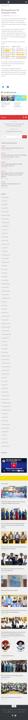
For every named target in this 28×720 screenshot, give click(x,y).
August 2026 (6, 197)
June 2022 (5, 269)
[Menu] (26, 2)
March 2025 (5, 237)
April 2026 (5, 208)
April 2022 (5, 276)
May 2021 (5, 309)
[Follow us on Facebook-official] (23, 117)
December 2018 (6, 403)
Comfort (3, 146)
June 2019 (5, 381)
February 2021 (6, 316)
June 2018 (5, 413)
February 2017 (6, 446)
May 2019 (5, 385)
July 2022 (5, 266)
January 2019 (6, 399)
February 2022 (6, 284)
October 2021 (6, 294)
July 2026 (5, 201)
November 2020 (6, 327)
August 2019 (6, 374)
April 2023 (5, 251)
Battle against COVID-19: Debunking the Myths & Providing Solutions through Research (12, 174)
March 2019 (5, 392)
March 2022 (5, 280)
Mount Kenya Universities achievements (17, 104)
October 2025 (6, 222)
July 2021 (5, 302)
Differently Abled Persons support (9, 590)
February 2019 (6, 395)
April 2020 (5, 352)
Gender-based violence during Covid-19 (12, 148)
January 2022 (6, 287)
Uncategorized (5, 5)
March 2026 (5, 211)
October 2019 (6, 370)
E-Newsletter (6, 15)
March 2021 (5, 312)
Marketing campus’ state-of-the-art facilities (5, 104)
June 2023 (5, 247)
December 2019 (6, 363)
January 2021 (6, 320)
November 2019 (6, 366)
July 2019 (5, 377)
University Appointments (7, 655)
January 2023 (6, 258)
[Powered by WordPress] (8, 711)
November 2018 (6, 406)
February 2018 (6, 424)
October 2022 (6, 262)
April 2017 (5, 439)
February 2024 (6, 244)
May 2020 (5, 348)
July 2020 (5, 341)
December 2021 (6, 291)
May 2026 (5, 204)
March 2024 (5, 240)
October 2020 (6, 330)
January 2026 (6, 219)
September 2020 (7, 334)
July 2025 (5, 229)
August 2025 (6, 226)
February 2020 (6, 356)
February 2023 (6, 255)
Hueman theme (21, 712)
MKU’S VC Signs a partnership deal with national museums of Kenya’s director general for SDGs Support (13, 525)
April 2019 (5, 388)
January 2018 (6, 428)
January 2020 (6, 359)
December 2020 (6, 323)
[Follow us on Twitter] (26, 117)
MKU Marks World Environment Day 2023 (11, 697)
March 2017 (5, 442)
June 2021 (5, 305)
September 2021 (7, 298)
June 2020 (5, 345)
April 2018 (5, 417)
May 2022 (5, 273)
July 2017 (5, 435)
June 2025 (5, 233)
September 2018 (7, 410)
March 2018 (5, 421)
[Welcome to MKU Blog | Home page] (10, 2)
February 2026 (6, 215)
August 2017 (6, 431)
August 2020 (6, 338)
